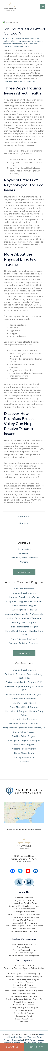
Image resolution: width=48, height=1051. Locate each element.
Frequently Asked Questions (24, 558)
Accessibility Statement (13, 1043)
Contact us (24, 572)
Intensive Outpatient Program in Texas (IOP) (24, 977)
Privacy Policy (30, 1043)
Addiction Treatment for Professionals (24, 614)
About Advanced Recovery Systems (24, 956)
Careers (24, 562)
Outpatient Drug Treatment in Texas (24, 601)
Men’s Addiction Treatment (24, 639)
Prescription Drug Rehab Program (24, 740)
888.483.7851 (24, 653)
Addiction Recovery (33, 41)
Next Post (24, 523)
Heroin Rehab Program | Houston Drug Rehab (24, 926)
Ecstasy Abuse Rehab (24, 757)
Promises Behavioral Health (24, 950)
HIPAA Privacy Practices (34, 1040)
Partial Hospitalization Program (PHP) (24, 682)
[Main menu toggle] (42, 6)
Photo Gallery (24, 549)
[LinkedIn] (35, 871)
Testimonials (24, 553)
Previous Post (24, 516)
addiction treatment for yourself (19, 81)
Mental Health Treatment (24, 698)
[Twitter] (20, 871)
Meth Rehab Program (24, 744)
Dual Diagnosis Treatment (24, 610)
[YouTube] (28, 871)
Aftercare (24, 761)
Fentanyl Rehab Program (24, 622)
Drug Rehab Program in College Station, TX (24, 728)
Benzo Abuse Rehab (24, 753)
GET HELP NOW (36, 1047)
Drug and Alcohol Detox (24, 593)
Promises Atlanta (24, 947)
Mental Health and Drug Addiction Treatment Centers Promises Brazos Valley (24, 1037)
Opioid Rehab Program (24, 732)
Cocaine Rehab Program (24, 749)
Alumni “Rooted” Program (24, 606)
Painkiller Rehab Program (24, 736)
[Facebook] (12, 871)
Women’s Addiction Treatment (24, 643)
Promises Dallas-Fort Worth (24, 944)
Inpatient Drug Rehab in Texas (24, 597)
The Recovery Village (24, 953)
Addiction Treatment (24, 589)
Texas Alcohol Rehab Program (24, 627)
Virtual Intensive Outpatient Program (24, 694)
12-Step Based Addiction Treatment (24, 618)
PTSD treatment (21, 46)
